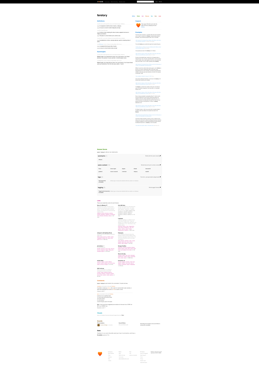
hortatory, (99, 214)
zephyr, (98, 264)
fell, (113, 250)
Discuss (147, 16)
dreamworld (148, 168)
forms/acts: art (121, 260)
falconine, (112, 248)
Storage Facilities (122, 246)
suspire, (112, 236)
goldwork (100, 171)
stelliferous (129, 214)
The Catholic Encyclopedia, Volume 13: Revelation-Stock (145, 125)
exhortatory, (106, 215)
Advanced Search (143, 362)
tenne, (112, 238)
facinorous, (103, 248)
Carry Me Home (121, 205)
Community (107, 2)
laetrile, (98, 236)
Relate (138, 16)
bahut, (129, 248)
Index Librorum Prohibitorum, (124, 227)
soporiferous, (120, 214)
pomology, (99, 273)
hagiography (132, 264)
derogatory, (103, 214)
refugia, (102, 272)
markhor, (109, 236)
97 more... (112, 264)
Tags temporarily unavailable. (102, 181)
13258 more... (130, 257)
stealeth (147, 171)
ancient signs (100, 260)
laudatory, (111, 213)
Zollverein (126, 230)
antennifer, (126, 211)
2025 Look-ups (100, 268)
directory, (102, 215)
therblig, (103, 238)
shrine (108, 288)
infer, (134, 210)
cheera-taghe (113, 168)
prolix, (101, 275)
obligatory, (99, 213)
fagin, (109, 248)
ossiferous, (125, 213)
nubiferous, (130, 213)
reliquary (100, 159)
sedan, (130, 240)
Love (160, 16)
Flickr (122, 315)
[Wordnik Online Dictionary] (100, 1)
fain (101, 239)
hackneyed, (132, 255)
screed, (131, 261)
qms (98, 294)
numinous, (102, 264)
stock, (129, 255)
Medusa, (110, 261)
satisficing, (106, 272)
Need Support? (143, 355)
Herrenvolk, (120, 226)
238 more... (106, 239)
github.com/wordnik (133, 355)
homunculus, (112, 263)
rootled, (108, 275)
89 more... (99, 276)
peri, (109, 263)
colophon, (106, 263)
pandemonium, (121, 256)
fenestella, (99, 251)
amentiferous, (121, 211)
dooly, (119, 240)
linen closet (129, 250)
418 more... (108, 251)
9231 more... (132, 230)
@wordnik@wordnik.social (124, 358)
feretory (142, 27)
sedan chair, (124, 242)
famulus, (99, 250)
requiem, (120, 263)
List (142, 16)
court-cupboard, (124, 250)
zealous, (125, 256)
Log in (98, 152)
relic (114, 289)
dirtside (135, 168)
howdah (125, 243)
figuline (102, 251)
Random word (122, 2)
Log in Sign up (158, 1)
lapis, (134, 261)
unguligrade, (99, 238)
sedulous (111, 275)
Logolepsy (120, 218)
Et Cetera (142, 351)
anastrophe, (124, 264)
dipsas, (101, 236)
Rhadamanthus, (121, 230)
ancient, (122, 257)
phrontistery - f (100, 246)
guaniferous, (130, 211)
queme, (98, 239)
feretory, (131, 242)
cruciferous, (130, 210)
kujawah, (120, 242)
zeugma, (128, 264)
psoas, (109, 238)
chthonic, (99, 263)
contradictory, (112, 214)
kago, (123, 243)
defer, (127, 210)
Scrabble (99, 335)
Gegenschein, (131, 226)
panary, (131, 248)
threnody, (120, 261)
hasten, (129, 256)
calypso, (103, 261)
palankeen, (127, 240)
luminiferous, (120, 213)
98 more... (122, 265)
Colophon (110, 357)
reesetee (99, 286)
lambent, (105, 275)
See (152, 16)
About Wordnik (111, 353)
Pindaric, (130, 229)
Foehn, (127, 226)
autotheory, (103, 273)
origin (125, 257)
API (130, 353)
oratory (109, 215)
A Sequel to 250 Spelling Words (104, 233)
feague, (107, 250)
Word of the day (114, 2)
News (120, 351)
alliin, (106, 238)
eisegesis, (124, 261)
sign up (102, 152)
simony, (98, 275)
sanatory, (103, 213)
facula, (106, 248)
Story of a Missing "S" (102, 205)
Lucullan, (99, 272)
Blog (120, 353)
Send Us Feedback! (144, 353)
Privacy (141, 358)
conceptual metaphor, (110, 273)
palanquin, (123, 240)
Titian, (131, 227)
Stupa (100, 168)
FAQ (109, 358)
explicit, (123, 255)
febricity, (110, 250)
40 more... (131, 243)
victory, (98, 215)
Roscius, (124, 226)
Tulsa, (126, 255)
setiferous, (125, 214)
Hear (156, 16)
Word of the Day (122, 254)
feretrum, (120, 243)
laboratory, (107, 213)
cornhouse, (125, 247)
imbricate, (128, 261)
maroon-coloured (114, 171)
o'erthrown (124, 171)
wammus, (105, 236)
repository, (129, 247)
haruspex (106, 264)
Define (133, 16)
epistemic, (110, 272)
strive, (119, 257)
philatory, (133, 247)
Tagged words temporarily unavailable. (104, 191)
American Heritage (104, 325)
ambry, (126, 248)
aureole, (102, 263)
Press (109, 355)
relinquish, (120, 255)
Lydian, (127, 229)
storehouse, (120, 247)
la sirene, (107, 261)
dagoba (123, 168)
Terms (141, 357)
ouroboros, (99, 261)
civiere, (128, 242)
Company (110, 351)
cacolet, (133, 240)
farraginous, (103, 250)
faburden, (99, 248)
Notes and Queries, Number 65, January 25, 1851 (143, 76)
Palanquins (120, 233)
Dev (130, 351)
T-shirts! (109, 360)
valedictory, (107, 214)
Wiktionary (101, 44)
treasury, (123, 248)
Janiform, (124, 229)
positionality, (133, 256)
